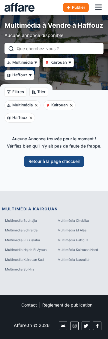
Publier (78, 7)
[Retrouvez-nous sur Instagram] (74, 326)
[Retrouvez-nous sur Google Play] (63, 326)
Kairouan (60, 62)
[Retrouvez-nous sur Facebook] (97, 326)
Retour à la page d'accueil (54, 161)
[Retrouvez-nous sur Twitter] (86, 326)
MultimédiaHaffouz (73, 240)
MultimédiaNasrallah (74, 260)
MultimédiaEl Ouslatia (22, 240)
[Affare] (19, 7)
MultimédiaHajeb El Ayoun (25, 250)
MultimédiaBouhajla (21, 220)
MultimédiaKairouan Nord (78, 250)
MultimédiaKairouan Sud (24, 260)
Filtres (18, 91)
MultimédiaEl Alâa (72, 230)
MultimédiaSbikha (19, 269)
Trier (41, 91)
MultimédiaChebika (73, 220)
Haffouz (22, 74)
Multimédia (24, 62)
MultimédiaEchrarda (21, 230)
